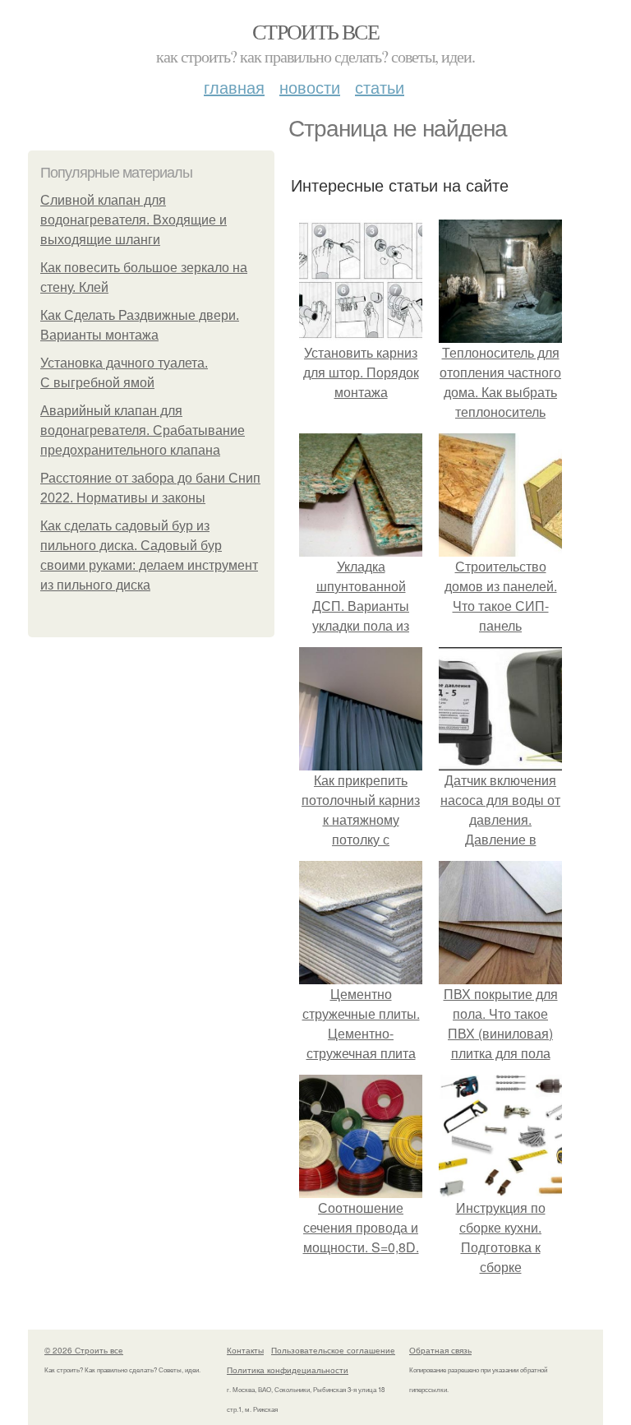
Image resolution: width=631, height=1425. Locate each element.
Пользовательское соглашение (333, 1350)
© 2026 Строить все (83, 1350)
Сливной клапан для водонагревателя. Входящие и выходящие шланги (133, 220)
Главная (234, 87)
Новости (309, 87)
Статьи (379, 87)
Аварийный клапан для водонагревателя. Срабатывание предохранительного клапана (142, 430)
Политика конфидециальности (287, 1370)
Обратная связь (440, 1350)
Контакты (245, 1350)
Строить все (315, 31)
